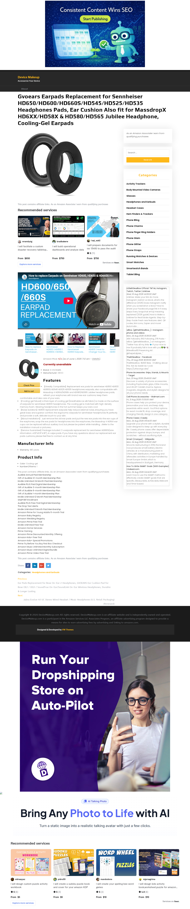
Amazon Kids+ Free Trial (30, 537)
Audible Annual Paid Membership (34, 474)
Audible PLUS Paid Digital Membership (37, 484)
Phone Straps (133, 250)
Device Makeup (28, 77)
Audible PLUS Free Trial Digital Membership (39, 503)
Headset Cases (135, 208)
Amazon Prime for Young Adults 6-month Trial (41, 512)
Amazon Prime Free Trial (30, 521)
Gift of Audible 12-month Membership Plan (39, 478)
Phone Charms (134, 226)
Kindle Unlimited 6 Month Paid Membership (39, 509)
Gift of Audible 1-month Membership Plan (38, 493)
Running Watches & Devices (142, 256)
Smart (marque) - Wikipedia (140, 439)
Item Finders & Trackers (139, 213)
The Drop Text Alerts (28, 506)
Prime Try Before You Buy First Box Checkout (40, 543)
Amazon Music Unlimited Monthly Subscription (41, 546)
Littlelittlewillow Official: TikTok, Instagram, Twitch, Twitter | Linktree (147, 290)
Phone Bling (132, 220)
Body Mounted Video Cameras (143, 189)
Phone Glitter (133, 244)
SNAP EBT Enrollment (28, 499)
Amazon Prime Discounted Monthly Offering (40, 534)
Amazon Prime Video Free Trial (33, 553)
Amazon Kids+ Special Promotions (35, 540)
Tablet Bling (133, 274)
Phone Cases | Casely (137, 418)
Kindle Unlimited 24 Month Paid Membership (40, 481)
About (24, 89)
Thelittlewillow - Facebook (139, 357)
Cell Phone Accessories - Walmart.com (146, 396)
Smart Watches (135, 262)
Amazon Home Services (30, 528)
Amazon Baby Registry (29, 515)
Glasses (130, 195)
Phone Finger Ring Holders (140, 232)
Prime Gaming (25, 531)
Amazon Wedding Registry (31, 518)
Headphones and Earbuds (45, 572)
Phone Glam (133, 238)
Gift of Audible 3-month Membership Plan (39, 487)
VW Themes (68, 629)
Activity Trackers (135, 183)
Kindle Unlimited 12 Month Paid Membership (39, 496)
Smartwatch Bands (137, 268)
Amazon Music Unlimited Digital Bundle (37, 549)
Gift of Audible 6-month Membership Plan (39, 490)
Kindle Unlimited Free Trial (30, 524)
